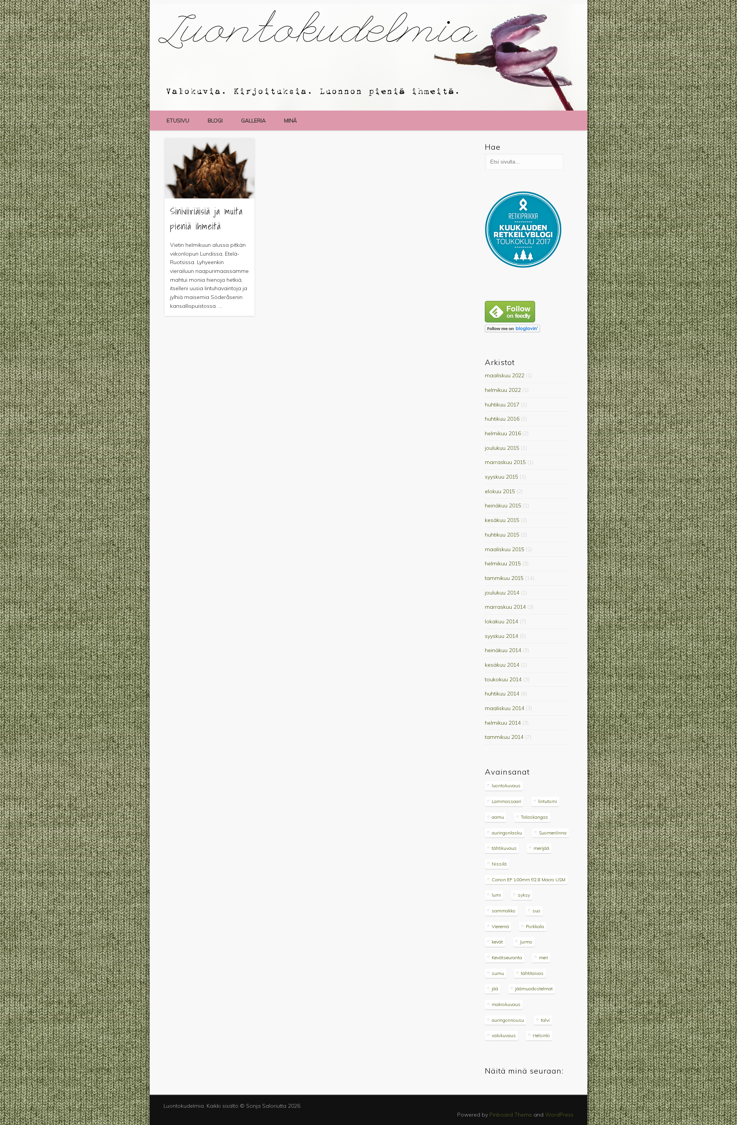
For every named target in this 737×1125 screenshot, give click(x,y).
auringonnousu (508, 1020)
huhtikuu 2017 (502, 404)
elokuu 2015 (500, 491)
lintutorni (547, 801)
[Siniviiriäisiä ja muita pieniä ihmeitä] (209, 168)
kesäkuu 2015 (502, 520)
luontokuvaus (506, 785)
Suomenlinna (553, 833)
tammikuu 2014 (504, 736)
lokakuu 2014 (501, 621)
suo (536, 911)
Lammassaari (506, 801)
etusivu (178, 120)
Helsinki (541, 1035)
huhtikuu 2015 (502, 534)
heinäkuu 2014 (503, 650)
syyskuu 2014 (501, 636)
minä (290, 120)
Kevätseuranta (507, 957)
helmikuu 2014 (503, 722)
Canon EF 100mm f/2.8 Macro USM (528, 879)
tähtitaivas (532, 973)
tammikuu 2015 (504, 578)
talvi (545, 1020)
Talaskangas (534, 817)
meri (543, 957)
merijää (541, 848)
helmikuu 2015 (503, 563)
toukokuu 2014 (503, 679)
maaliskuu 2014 (504, 708)
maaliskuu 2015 (504, 549)
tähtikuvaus (504, 848)
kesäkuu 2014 (502, 664)
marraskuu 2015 (505, 462)
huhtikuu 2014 (502, 693)
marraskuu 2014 (505, 606)
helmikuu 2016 (503, 433)
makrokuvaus (506, 1004)
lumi (496, 895)
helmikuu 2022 (503, 390)
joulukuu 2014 (502, 592)
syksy (524, 895)
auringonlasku (507, 833)
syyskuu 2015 (501, 476)
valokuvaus (504, 1035)
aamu (498, 817)
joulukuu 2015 (502, 447)
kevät (497, 942)
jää (495, 988)
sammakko (504, 911)
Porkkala (535, 926)
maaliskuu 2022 (504, 375)
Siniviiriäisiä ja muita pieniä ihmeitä (206, 218)
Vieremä (500, 926)
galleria (253, 120)
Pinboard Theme (510, 1114)
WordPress (559, 1114)
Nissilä (499, 864)
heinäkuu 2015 (503, 505)
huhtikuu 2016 (502, 418)
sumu (498, 973)
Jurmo (526, 942)
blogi (215, 120)
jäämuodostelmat (534, 988)
